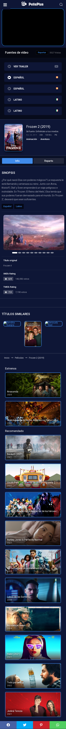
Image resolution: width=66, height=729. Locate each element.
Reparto (48, 161)
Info (17, 161)
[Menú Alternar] (5, 4)
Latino (19, 206)
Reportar (42, 52)
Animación (31, 139)
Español (7, 206)
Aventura (44, 139)
